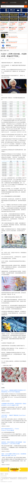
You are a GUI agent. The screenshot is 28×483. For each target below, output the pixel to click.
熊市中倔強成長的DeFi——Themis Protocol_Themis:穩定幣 (10, 429)
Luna (5, 50)
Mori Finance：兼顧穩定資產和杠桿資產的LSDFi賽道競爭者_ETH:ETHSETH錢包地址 (13, 391)
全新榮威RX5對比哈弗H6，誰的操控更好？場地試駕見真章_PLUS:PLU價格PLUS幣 (13, 404)
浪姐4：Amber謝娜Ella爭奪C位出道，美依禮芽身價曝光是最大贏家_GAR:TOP (13, 454)
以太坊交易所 (9, 481)
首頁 (1, 50)
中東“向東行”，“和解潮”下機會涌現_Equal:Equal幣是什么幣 (13, 416)
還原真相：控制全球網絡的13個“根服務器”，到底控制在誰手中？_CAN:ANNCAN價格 (13, 443)
